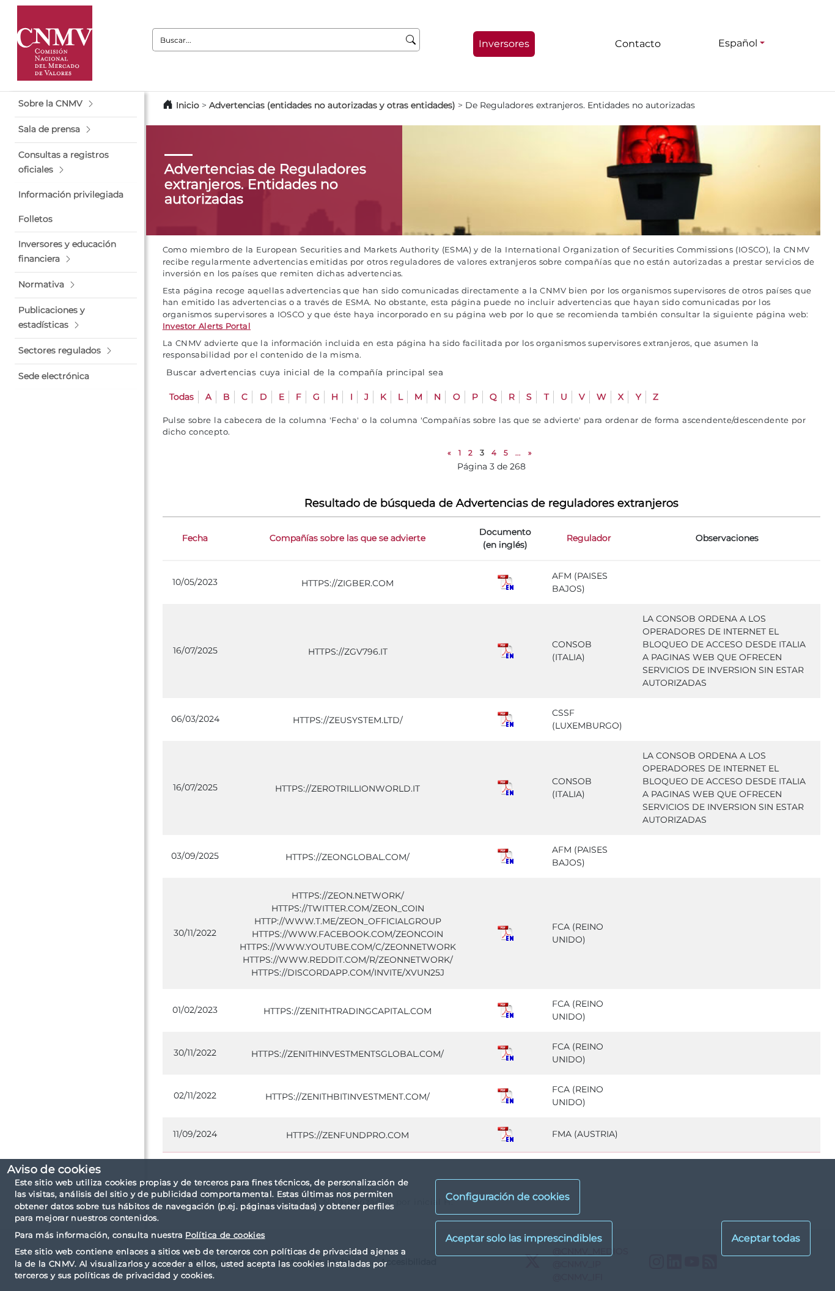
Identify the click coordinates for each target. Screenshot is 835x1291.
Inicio (187, 105)
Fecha (195, 537)
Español (737, 43)
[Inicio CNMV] (55, 43)
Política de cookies (225, 1235)
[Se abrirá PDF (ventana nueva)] (505, 581)
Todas (181, 396)
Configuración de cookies (508, 1197)
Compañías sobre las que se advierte (347, 537)
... (518, 452)
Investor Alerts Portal (207, 326)
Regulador (589, 537)
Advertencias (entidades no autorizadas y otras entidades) (333, 105)
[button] (76, 104)
